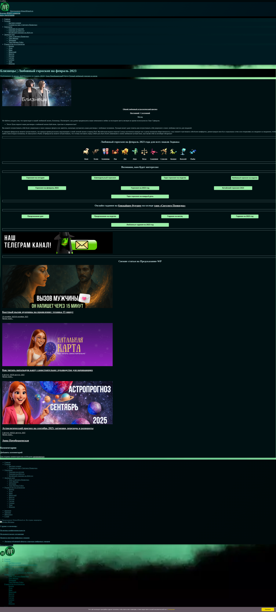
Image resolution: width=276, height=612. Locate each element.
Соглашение (171, 609)
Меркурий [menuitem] (12, 592)
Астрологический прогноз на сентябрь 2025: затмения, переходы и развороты (47, 428)
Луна (10, 48)
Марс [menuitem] (11, 590)
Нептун (11, 54)
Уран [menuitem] (10, 602)
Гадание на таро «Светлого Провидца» (23, 25)
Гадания (7, 21)
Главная (7, 19)
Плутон (11, 56)
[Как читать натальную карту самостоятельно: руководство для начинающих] (57, 365)
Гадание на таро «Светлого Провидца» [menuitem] (23, 565)
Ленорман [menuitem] (12, 580)
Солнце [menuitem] (11, 600)
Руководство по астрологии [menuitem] (14, 584)
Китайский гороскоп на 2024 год (21, 33)
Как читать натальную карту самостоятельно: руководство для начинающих (47, 370)
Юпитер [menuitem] (12, 604)
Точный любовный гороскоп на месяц (83, 76)
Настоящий (134, 113)
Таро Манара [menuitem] (13, 578)
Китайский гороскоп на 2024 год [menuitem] (21, 573)
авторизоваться (38, 457)
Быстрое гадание (15, 23)
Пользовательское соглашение (12, 534)
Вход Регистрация (7, 15)
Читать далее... (7, 318)
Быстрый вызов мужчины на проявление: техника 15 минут (37, 312)
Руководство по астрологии (14, 44)
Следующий (145, 113)
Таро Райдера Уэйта (16, 42)
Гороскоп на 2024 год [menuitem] (16, 571)
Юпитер (12, 64)
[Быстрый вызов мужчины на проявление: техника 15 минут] (57, 307)
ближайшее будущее (129, 205)
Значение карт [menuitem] (9, 574)
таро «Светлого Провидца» (170, 205)
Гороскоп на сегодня (16, 29)
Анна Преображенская (54, 76)
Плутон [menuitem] (11, 596)
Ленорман (12, 40)
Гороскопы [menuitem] (8, 567)
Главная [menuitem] (7, 559)
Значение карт (9, 34)
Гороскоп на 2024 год (16, 31)
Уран (10, 62)
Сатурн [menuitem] (11, 598)
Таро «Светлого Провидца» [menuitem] (19, 576)
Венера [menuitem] (11, 586)
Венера (11, 46)
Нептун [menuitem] (11, 594)
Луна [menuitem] (10, 588)
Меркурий (12, 52)
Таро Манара (13, 38)
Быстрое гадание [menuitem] (15, 563)
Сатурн (11, 58)
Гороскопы (8, 27)
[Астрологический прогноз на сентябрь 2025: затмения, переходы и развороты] (57, 424)
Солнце (11, 60)
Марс (11, 50)
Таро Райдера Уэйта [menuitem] (16, 582)
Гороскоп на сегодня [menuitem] (16, 569)
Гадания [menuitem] (7, 561)
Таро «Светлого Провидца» (19, 36)
